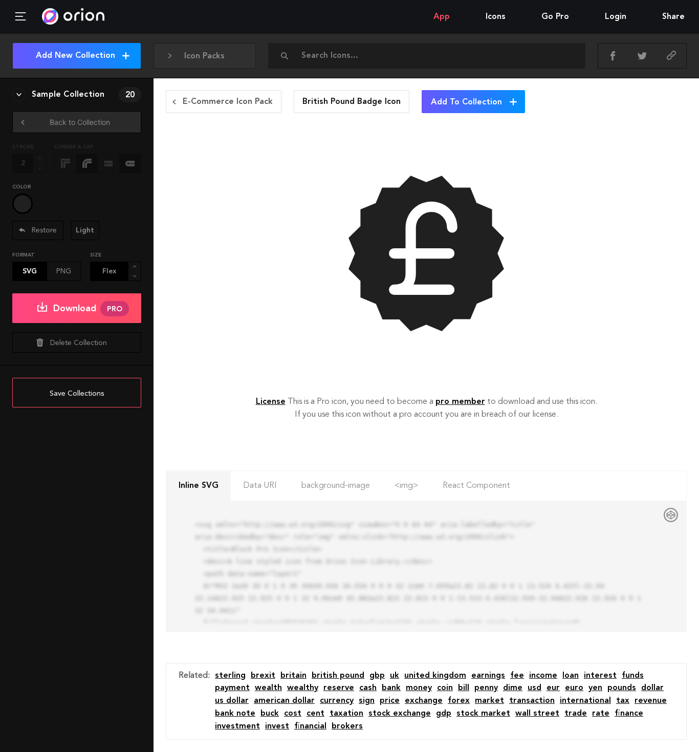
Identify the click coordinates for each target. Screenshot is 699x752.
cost (292, 714)
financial (310, 726)
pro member (460, 402)
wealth (268, 688)
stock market (483, 714)
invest (277, 726)
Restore (43, 230)
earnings (488, 676)
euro (574, 688)
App (441, 17)
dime (512, 688)
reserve (338, 688)
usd (534, 688)
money (419, 688)
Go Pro (555, 17)
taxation (346, 714)
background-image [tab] (335, 486)
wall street (537, 714)
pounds (621, 688)
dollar (652, 688)
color (21, 186)
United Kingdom (435, 676)
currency (337, 701)
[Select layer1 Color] (22, 204)
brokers (347, 726)
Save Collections (77, 393)
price (390, 701)
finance (629, 714)
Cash (368, 688)
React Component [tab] (476, 486)
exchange (424, 701)
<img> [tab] (406, 486)
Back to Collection (80, 122)
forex (459, 701)
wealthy (302, 688)
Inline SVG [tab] (199, 486)
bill (463, 688)
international (585, 701)
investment (237, 726)
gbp (377, 676)
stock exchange (399, 714)
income (543, 676)
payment (232, 688)
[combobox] (430, 55)
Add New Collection (75, 56)
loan (570, 676)
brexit (263, 676)
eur (553, 688)
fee (517, 676)
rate (600, 714)
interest (600, 676)
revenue (651, 701)
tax (622, 701)
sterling (230, 676)
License (271, 402)
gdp (443, 714)
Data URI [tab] (260, 486)
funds (633, 676)
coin (445, 688)
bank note (235, 714)
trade (575, 714)
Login (615, 17)
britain (293, 676)
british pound (338, 676)
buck (269, 714)
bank (391, 688)
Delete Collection (78, 343)
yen (595, 688)
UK (394, 676)
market (489, 701)
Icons (496, 17)
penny (486, 688)
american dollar (284, 701)
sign (367, 701)
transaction (532, 701)
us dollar (232, 701)
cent (315, 714)
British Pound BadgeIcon (351, 102)
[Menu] (20, 17)
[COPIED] (671, 56)
